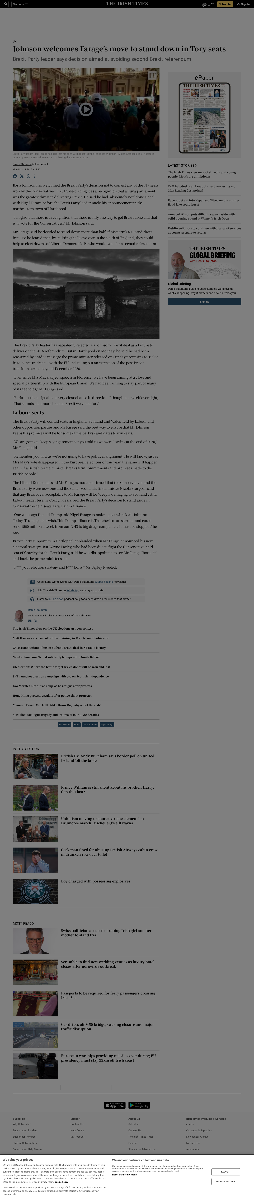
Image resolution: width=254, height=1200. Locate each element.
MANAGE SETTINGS (225, 1181)
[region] (127, 1177)
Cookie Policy (61, 1182)
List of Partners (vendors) (125, 1174)
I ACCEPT (226, 1172)
